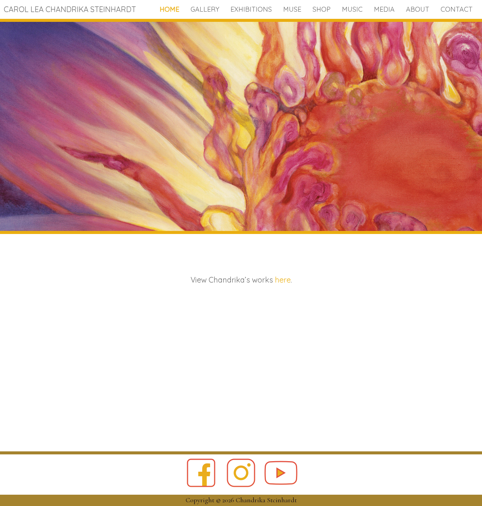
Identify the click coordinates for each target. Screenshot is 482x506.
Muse (292, 9)
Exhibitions (251, 9)
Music (352, 9)
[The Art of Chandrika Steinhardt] (241, 229)
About (417, 9)
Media (384, 9)
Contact (457, 9)
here (283, 279)
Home (169, 9)
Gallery (205, 9)
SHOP (322, 9)
